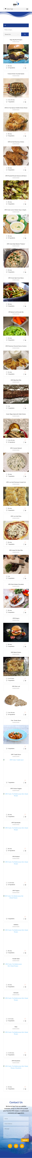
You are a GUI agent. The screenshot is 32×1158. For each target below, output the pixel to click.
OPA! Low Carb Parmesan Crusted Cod (16, 482)
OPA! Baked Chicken (16, 652)
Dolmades (16, 992)
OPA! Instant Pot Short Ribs (16, 550)
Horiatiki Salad (15, 958)
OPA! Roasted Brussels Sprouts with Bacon (16, 175)
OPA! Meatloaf (15, 856)
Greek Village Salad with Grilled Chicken (16, 414)
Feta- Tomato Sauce (16, 720)
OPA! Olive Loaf (16, 686)
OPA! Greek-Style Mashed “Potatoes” (16, 244)
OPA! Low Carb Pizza (16, 516)
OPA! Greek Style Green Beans (16, 278)
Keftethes (16, 924)
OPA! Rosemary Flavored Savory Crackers (16, 346)
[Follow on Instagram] (16, 1146)
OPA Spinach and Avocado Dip (15, 312)
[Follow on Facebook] (10, 1146)
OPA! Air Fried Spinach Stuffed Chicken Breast (16, 107)
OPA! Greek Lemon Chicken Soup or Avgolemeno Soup (17, 209)
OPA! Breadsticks (16, 1060)
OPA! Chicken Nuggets (16, 788)
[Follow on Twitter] (22, 1146)
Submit (25, 1140)
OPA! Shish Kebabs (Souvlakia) (16, 584)
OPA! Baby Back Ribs (16, 380)
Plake (16, 1026)
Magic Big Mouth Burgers (16, 39)
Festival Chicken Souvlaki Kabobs (16, 73)
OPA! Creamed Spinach (16, 448)
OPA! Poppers (16, 890)
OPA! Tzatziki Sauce (16, 754)
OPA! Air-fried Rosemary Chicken (16, 141)
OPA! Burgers (16, 618)
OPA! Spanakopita (15, 822)
